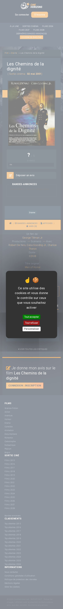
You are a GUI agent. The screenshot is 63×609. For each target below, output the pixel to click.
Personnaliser (31, 329)
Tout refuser (31, 322)
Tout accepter (31, 316)
